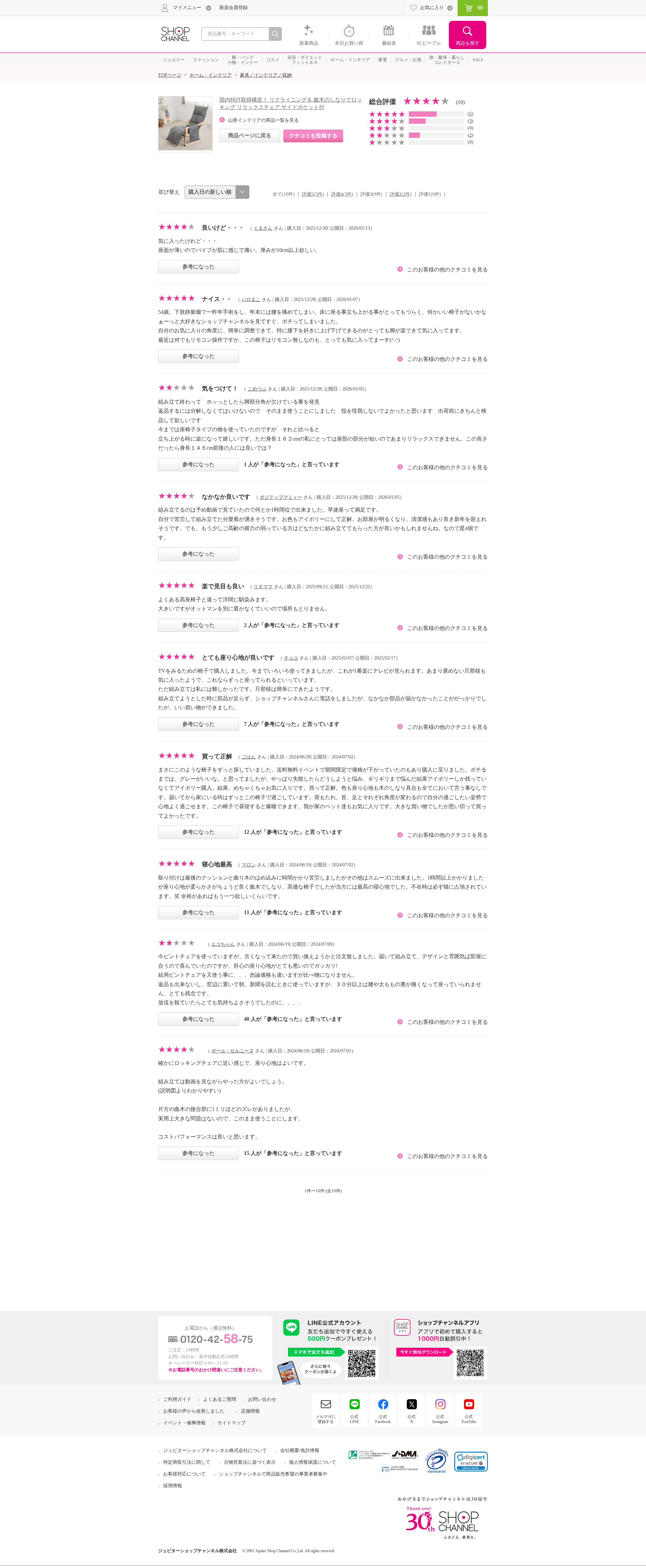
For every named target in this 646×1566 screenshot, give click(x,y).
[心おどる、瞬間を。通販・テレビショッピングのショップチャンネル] (175, 33)
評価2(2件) (401, 194)
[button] (471, 1461)
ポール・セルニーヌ (232, 1050)
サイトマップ (231, 1422)
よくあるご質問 (219, 1399)
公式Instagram (440, 1419)
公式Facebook (383, 1419)
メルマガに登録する (326, 1419)
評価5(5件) (313, 194)
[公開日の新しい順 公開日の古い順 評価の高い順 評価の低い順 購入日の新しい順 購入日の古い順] (217, 192)
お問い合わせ (262, 1399)
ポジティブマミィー (281, 497)
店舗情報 (250, 1411)
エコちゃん (223, 944)
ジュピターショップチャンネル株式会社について (215, 1450)
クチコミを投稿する (313, 136)
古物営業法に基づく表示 (250, 1462)
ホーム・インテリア (210, 75)
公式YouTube (468, 1419)
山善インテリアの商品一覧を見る (263, 120)
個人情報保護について (312, 1462)
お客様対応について (184, 1474)
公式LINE (354, 1419)
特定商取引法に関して (186, 1462)
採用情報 (172, 1485)
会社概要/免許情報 (299, 1450)
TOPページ (169, 75)
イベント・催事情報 (184, 1422)
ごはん (249, 756)
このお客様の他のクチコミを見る (447, 269)
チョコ (291, 658)
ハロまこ (251, 299)
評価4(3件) (342, 194)
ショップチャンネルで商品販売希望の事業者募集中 (273, 1474)
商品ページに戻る (249, 135)
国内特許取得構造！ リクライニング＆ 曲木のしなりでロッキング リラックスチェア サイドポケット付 (290, 103)
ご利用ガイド (177, 1399)
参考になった (198, 266)
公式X (411, 1419)
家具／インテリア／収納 (266, 75)
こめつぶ (257, 389)
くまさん (263, 228)
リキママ (263, 586)
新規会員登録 (233, 7)
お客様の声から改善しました (193, 1411)
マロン (249, 864)
